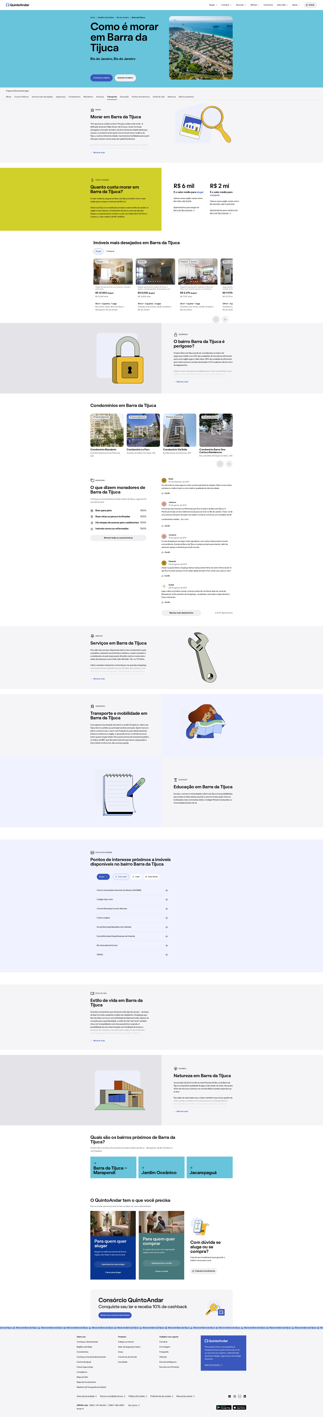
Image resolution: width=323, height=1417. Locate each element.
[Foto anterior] (97, 271)
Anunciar (240, 5)
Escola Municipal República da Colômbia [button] (114, 927)
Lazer (137, 877)
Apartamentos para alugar (113, 1264)
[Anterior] (216, 319)
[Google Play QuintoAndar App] (224, 1407)
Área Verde (153, 877)
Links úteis (281, 5)
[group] (113, 285)
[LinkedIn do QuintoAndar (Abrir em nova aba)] (244, 1396)
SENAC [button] (100, 955)
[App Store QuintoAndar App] (239, 1407)
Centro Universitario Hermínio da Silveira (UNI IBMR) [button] (119, 890)
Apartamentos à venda (162, 1263)
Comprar (225, 5)
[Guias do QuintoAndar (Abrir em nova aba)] (239, 1396)
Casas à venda (161, 1271)
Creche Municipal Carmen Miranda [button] (112, 909)
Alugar (212, 5)
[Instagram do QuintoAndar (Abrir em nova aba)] (234, 1396)
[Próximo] (225, 319)
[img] (107, 430)
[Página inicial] (17, 5)
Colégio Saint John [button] (105, 899)
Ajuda (294, 5)
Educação (122, 877)
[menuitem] (213, 5)
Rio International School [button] (107, 945)
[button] (113, 285)
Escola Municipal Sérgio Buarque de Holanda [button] (116, 936)
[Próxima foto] (128, 271)
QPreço (253, 5)
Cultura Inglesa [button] (103, 918)
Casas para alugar (113, 1272)
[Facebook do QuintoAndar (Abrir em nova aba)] (229, 1396)
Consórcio (268, 5)
